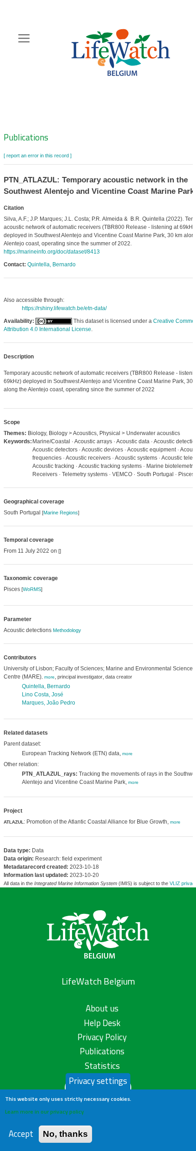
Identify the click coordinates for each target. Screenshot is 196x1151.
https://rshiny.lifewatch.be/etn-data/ (64, 308)
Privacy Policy (102, 1037)
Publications (26, 137)
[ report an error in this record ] (38, 155)
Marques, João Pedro (48, 703)
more (49, 676)
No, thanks (65, 1134)
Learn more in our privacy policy (44, 1111)
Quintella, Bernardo (51, 264)
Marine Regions (60, 512)
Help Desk (102, 1022)
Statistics (102, 1065)
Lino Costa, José (42, 694)
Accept (21, 1134)
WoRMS (32, 589)
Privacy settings (98, 1080)
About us (102, 1008)
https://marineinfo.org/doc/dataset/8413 (52, 252)
